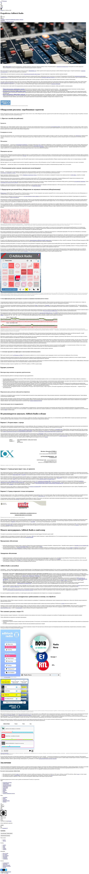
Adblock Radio (8, 66)
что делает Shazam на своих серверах (31, 196)
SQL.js (24, 547)
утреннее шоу (78, 135)
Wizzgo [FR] (59, 477)
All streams (4, 1)
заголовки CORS (9, 524)
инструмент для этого (38, 145)
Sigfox (62, 580)
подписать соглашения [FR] (35, 486)
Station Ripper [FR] (16, 474)
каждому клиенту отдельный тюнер (46, 478)
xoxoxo (46, 436)
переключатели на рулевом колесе (24, 583)
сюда (78, 774)
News (4, 846)
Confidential (5, 858)
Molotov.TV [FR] (14, 481)
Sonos (19, 560)
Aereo (14, 478)
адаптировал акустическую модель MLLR (9, 182)
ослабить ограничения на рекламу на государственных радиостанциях (17, 431)
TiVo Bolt (24, 155)
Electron (77, 524)
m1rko (1, 10)
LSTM (56, 312)
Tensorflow (47, 305)
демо (52, 775)
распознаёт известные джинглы (48, 77)
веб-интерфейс (7, 677)
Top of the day (3, 833)
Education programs (7, 866)
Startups (4, 867)
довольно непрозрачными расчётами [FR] (42, 482)
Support (9, 871)
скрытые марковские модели (36, 400)
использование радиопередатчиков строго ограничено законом (20, 589)
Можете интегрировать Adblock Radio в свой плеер (14, 94)
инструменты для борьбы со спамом (7, 172)
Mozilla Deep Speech (36, 185)
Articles (4, 844)
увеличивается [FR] (56, 482)
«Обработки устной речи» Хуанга (30, 174)
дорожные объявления (14, 586)
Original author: (7, 21)
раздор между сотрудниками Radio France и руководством (50, 431)
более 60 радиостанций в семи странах (32, 74)
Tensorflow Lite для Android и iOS (81, 545)
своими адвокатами (63, 435)
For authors (5, 854)
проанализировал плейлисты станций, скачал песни (40, 240)
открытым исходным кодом (62, 66)
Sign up (4, 840)
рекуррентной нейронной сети (46, 312)
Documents (5, 856)
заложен (63, 603)
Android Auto (31, 575)
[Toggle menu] (0, 1)
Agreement (5, 857)
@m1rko (9, 821)
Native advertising (6, 865)
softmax (2, 315)
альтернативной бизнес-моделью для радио (47, 758)
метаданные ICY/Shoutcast (21, 144)
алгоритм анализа (29, 537)
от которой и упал (59, 429)
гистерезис (25, 251)
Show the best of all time (5, 835)
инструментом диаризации (79, 181)
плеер (17, 774)
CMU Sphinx (73, 174)
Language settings (4, 871)
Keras (36, 305)
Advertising (5, 863)
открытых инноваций (55, 83)
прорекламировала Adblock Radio (25, 430)
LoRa (66, 580)
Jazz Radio (42, 146)
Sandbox (4, 849)
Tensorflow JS (19, 547)
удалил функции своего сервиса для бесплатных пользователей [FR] (49, 483)
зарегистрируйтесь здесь (5, 607)
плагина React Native (24, 546)
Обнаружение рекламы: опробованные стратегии (14, 89)
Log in (4, 839)
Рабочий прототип (4, 753)
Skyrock (17, 499)
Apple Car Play (25, 575)
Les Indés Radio (40, 433)
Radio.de (76, 547)
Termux (40, 546)
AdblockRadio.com (32, 70)
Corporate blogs (6, 862)
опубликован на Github (18, 355)
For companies (6, 855)
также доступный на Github (9, 714)
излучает (78, 585)
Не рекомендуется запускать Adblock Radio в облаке (14, 91)
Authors (4, 848)
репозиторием (19, 607)
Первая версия (3, 193)
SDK (33, 536)
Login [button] (1, 7)
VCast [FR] (23, 474)
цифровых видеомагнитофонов (24, 714)
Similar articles (9, 833)
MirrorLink (37, 575)
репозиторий (17, 775)
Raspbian (59, 559)
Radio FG (13, 521)
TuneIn (71, 547)
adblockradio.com (41, 495)
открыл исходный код (14, 197)
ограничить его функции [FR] (44, 481)
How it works (5, 853)
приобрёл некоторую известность (7, 82)
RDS (4, 586)
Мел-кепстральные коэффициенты (50, 310)
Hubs (4, 847)
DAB (6, 409)
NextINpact (11, 484)
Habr (7, 872)
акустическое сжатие (55, 126)
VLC (40, 144)
